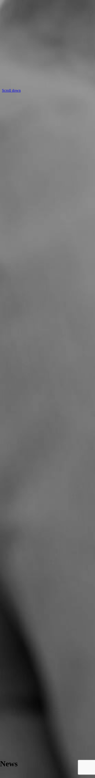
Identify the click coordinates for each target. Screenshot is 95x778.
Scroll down (11, 90)
